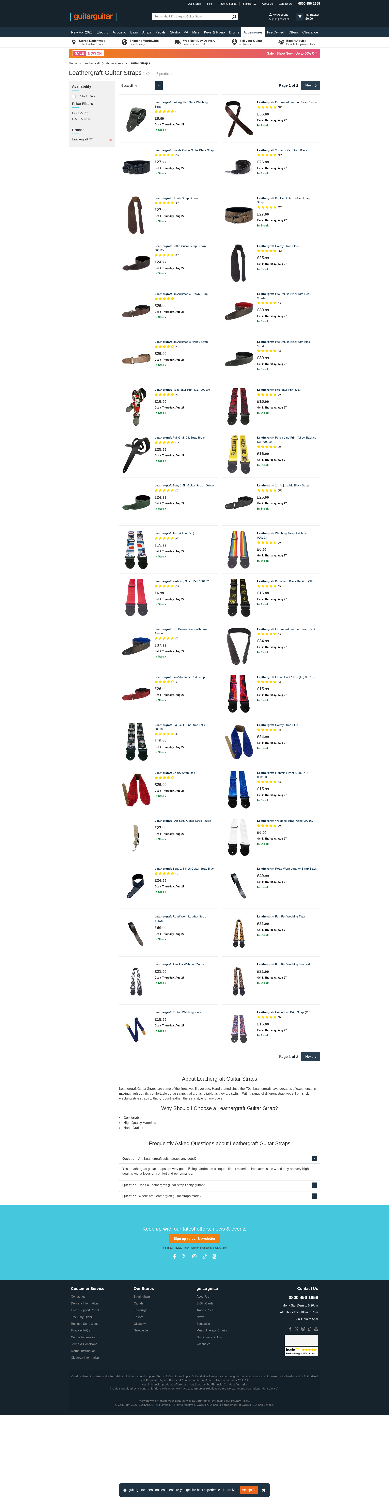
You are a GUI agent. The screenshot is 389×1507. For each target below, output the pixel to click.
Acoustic (119, 32)
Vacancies (204, 1344)
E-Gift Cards (205, 1303)
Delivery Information (84, 1303)
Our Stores (194, 3)
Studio (175, 32)
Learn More (231, 1490)
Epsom (138, 1317)
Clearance (310, 32)
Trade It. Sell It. (227, 3)
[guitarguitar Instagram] (194, 1256)
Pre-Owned (275, 32)
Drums (234, 32)
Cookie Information (83, 1337)
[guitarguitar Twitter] (184, 1256)
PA (186, 32)
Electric (102, 32)
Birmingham (142, 1296)
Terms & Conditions (84, 1344)
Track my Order (81, 1317)
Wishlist (284, 18)
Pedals (160, 32)
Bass (134, 32)
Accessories (253, 32)
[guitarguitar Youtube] (214, 1256)
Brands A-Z (249, 3)
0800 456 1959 (309, 3)
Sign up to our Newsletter (195, 1239)
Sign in (273, 18)
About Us (267, 3)
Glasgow (140, 1323)
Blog (209, 3)
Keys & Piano (214, 32)
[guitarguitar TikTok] (204, 1256)
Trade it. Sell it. (206, 1310)
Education (203, 1323)
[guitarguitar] (93, 16)
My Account (280, 14)
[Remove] (110, 139)
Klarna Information (83, 1351)
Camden (139, 1303)
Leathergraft (92, 63)
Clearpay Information (85, 1357)
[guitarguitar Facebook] (174, 1256)
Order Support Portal (85, 1310)
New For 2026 (81, 32)
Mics (196, 32)
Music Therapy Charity (212, 1330)
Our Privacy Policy (209, 1337)
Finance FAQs (80, 1330)
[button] (300, 16)
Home (73, 63)
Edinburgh (140, 1310)
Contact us (78, 1296)
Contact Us (285, 3)
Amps (146, 32)
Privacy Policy (181, 1247)
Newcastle (141, 1330)
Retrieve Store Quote (85, 1323)
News (200, 1317)
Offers (293, 32)
